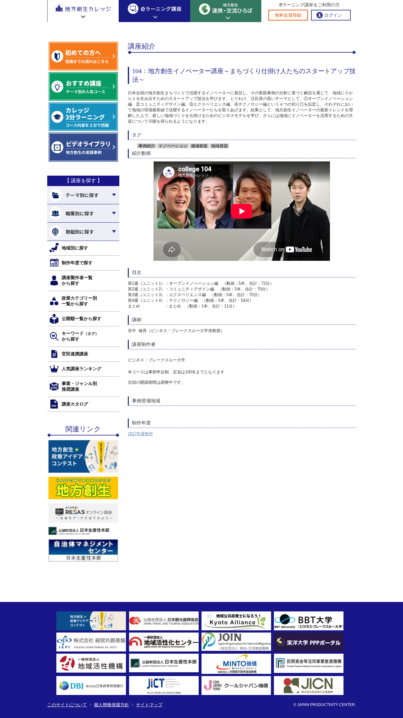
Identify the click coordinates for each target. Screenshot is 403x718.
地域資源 (219, 145)
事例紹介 (146, 145)
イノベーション (172, 145)
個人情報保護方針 (111, 704)
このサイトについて (67, 704)
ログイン (333, 15)
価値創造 (198, 145)
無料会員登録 (288, 15)
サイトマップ (149, 704)
